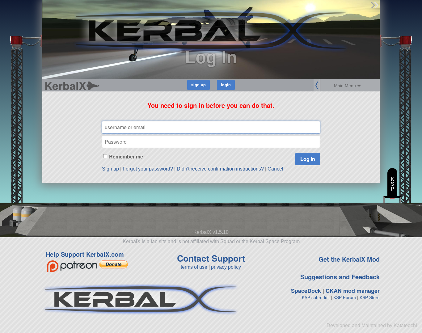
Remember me (126, 156)
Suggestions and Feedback (340, 276)
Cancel (275, 168)
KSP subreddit (316, 297)
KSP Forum (344, 297)
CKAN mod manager (353, 291)
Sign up (110, 168)
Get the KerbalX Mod (349, 259)
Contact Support (211, 258)
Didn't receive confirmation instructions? (220, 168)
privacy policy (226, 267)
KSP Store (370, 297)
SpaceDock (306, 291)
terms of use (194, 267)
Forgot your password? (148, 168)
